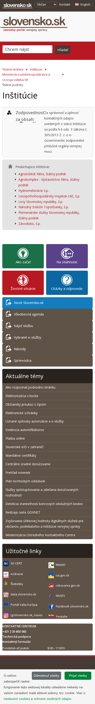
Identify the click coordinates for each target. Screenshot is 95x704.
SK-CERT (16, 563)
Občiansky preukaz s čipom (26, 404)
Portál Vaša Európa (24, 605)
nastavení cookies (17, 699)
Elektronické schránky (22, 413)
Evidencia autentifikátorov (25, 430)
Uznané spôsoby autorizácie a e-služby (35, 421)
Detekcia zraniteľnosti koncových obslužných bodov (44, 504)
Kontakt (64, 4)
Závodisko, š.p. (29, 223)
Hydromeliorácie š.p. (33, 190)
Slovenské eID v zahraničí (24, 447)
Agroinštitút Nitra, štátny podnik (42, 174)
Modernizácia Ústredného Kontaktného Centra (40, 535)
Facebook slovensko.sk (72, 606)
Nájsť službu (23, 325)
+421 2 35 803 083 (14, 631)
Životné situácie (23, 288)
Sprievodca (22, 360)
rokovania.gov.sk (68, 585)
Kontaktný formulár (16, 642)
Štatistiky (17, 584)
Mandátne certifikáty (21, 455)
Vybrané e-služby (27, 337)
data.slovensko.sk (23, 594)
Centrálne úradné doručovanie (28, 464)
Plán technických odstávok (25, 481)
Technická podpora (16, 636)
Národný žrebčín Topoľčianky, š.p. (43, 207)
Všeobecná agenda (29, 314)
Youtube (62, 616)
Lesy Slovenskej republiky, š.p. (40, 201)
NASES (60, 596)
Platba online (15, 438)
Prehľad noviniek (18, 472)
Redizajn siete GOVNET (23, 512)
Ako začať (23, 262)
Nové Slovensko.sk (28, 302)
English (85, 4)
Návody (20, 348)
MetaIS (60, 565)
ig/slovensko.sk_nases (27, 615)
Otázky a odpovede (67, 288)
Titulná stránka (12, 69)
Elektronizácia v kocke (22, 396)
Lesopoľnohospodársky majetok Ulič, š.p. (49, 196)
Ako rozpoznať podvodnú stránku (31, 387)
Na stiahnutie (66, 262)
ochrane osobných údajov (52, 699)
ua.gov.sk (62, 575)
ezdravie (17, 574)
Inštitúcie (36, 69)
